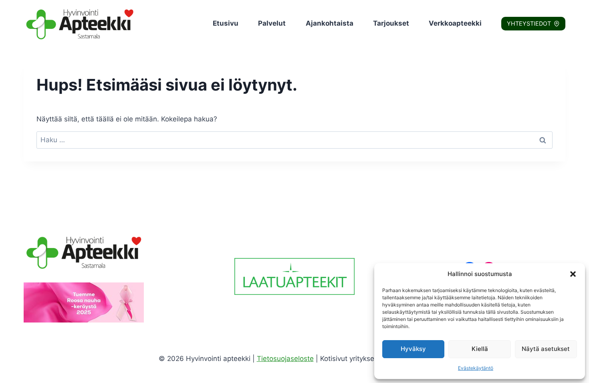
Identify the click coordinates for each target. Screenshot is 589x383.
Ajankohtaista (329, 23)
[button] (573, 274)
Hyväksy (413, 349)
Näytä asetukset (546, 349)
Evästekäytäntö (475, 368)
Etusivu (225, 23)
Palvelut (272, 23)
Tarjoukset (391, 23)
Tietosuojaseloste (285, 359)
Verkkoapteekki (455, 23)
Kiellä (480, 349)
